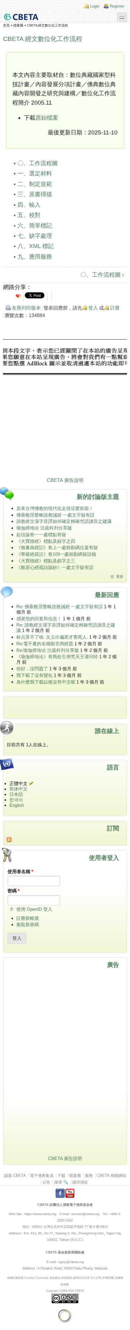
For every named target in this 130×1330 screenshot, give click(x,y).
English (16, 805)
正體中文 (18, 783)
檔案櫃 (18, 25)
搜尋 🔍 (61, 1182)
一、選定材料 (35, 173)
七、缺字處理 (35, 236)
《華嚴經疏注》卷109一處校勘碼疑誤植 (56, 554)
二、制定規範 (35, 184)
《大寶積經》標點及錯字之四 (45, 541)
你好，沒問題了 (32, 668)
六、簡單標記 (35, 225)
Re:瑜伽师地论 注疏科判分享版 (47, 650)
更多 (119, 576)
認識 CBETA (15, 1175)
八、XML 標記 (36, 246)
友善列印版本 (26, 307)
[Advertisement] (65, 409)
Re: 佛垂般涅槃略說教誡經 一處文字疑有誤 (59, 606)
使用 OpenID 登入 (34, 909)
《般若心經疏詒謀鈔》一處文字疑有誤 (54, 567)
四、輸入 (29, 205)
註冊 (115, 307)
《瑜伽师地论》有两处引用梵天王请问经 (57, 656)
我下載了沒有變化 (34, 675)
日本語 (16, 794)
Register (117, 6)
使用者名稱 (20, 871)
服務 (89, 1175)
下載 (61, 1175)
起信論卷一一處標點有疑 (41, 534)
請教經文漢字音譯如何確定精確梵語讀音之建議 (64, 521)
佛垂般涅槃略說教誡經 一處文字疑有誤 (55, 514)
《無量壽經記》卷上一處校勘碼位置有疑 (57, 547)
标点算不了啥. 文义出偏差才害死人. (52, 637)
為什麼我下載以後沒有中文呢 (45, 681)
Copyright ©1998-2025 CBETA (65, 1290)
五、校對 (29, 215)
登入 (93, 307)
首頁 (6, 25)
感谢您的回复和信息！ (39, 618)
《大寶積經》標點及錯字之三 (45, 560)
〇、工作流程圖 (38, 163)
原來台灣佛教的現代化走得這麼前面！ (54, 508)
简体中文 (18, 788)
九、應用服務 (35, 256)
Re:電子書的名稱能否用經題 (44, 643)
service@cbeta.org (85, 1214)
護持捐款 (80, 1182)
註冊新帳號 (27, 918)
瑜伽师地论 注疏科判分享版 (44, 527)
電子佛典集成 (42, 1175)
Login (94, 6)
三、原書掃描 (35, 194)
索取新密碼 (27, 924)
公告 (46, 1182)
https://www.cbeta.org (40, 1214)
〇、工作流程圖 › (102, 275)
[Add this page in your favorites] (18, 296)
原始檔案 (46, 118)
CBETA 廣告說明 (65, 480)
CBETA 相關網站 (111, 1175)
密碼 (14, 890)
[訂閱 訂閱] (65, 839)
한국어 (16, 799)
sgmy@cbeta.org (71, 1262)
